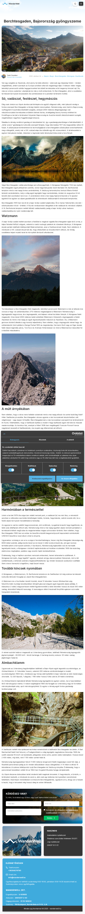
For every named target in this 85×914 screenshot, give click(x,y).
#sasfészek (79, 76)
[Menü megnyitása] (81, 4)
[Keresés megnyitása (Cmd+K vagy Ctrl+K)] (75, 4)
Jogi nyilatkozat (53, 842)
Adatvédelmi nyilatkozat (56, 835)
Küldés (49, 818)
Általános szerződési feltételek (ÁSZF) (62, 838)
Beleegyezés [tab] (14, 440)
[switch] (32, 470)
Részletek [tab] (42, 440)
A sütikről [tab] (70, 440)
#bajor (52, 76)
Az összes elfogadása (69, 478)
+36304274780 (14, 870)
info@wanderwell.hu (17, 877)
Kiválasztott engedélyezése (42, 478)
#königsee (71, 76)
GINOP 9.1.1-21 (52, 845)
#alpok (46, 76)
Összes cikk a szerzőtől (14, 77)
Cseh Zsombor (12, 75)
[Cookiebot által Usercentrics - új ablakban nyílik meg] (73, 433)
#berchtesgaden (60, 76)
